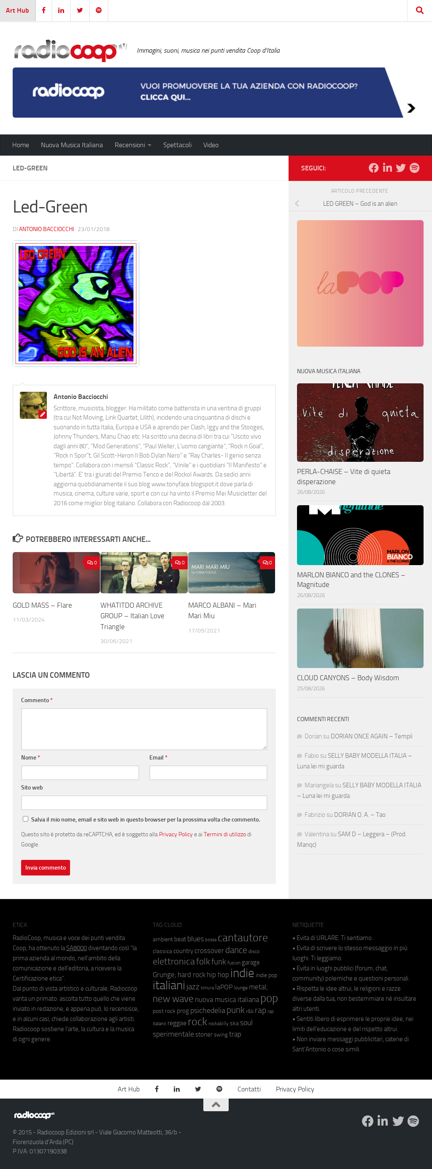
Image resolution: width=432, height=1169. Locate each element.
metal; (258, 987)
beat (180, 939)
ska (234, 1023)
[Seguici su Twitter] (401, 168)
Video (211, 145)
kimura (207, 988)
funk (218, 962)
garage (251, 962)
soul (246, 1022)
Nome (30, 757)
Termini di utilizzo (225, 834)
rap (260, 1010)
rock (197, 1021)
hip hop (218, 974)
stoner (204, 1034)
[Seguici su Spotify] (414, 168)
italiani (169, 985)
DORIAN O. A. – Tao (360, 815)
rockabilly (218, 1023)
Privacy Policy (176, 834)
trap (235, 1034)
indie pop (266, 975)
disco (253, 951)
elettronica (174, 961)
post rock (164, 1010)
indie (242, 973)
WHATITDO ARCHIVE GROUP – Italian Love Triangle (132, 616)
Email (158, 757)
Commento (37, 700)
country (183, 951)
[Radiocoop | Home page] (70, 50)
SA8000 (76, 948)
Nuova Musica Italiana (72, 145)
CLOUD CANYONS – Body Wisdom (348, 677)
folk (203, 961)
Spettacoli (177, 145)
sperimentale (173, 1034)
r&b (250, 1011)
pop (269, 998)
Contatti (249, 1089)
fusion (233, 962)
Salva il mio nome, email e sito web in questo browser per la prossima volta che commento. (145, 819)
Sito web (32, 787)
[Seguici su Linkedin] (387, 168)
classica (162, 951)
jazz (193, 986)
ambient (163, 939)
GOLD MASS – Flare (42, 605)
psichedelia (207, 1010)
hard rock (191, 975)
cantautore (243, 937)
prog (183, 1011)
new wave (173, 999)
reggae (176, 1023)
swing (221, 1035)
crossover (209, 950)
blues (195, 938)
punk (236, 1010)
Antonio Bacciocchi (46, 229)
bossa (210, 940)
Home (20, 145)
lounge (241, 988)
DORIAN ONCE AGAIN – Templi (372, 736)
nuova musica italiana (227, 999)
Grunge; (164, 975)
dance (236, 950)
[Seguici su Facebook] (374, 168)
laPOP (223, 987)
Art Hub (17, 10)
